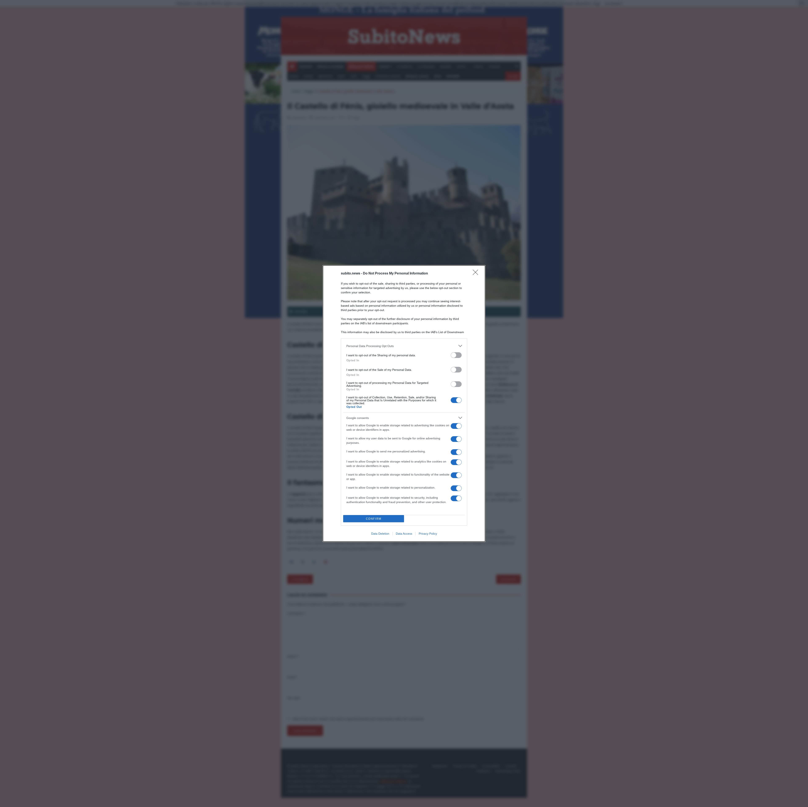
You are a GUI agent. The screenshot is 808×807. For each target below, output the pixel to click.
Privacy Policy (428, 533)
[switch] (456, 355)
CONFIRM (373, 518)
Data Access (404, 533)
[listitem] (404, 346)
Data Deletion (380, 533)
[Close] (477, 274)
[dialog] (404, 403)
